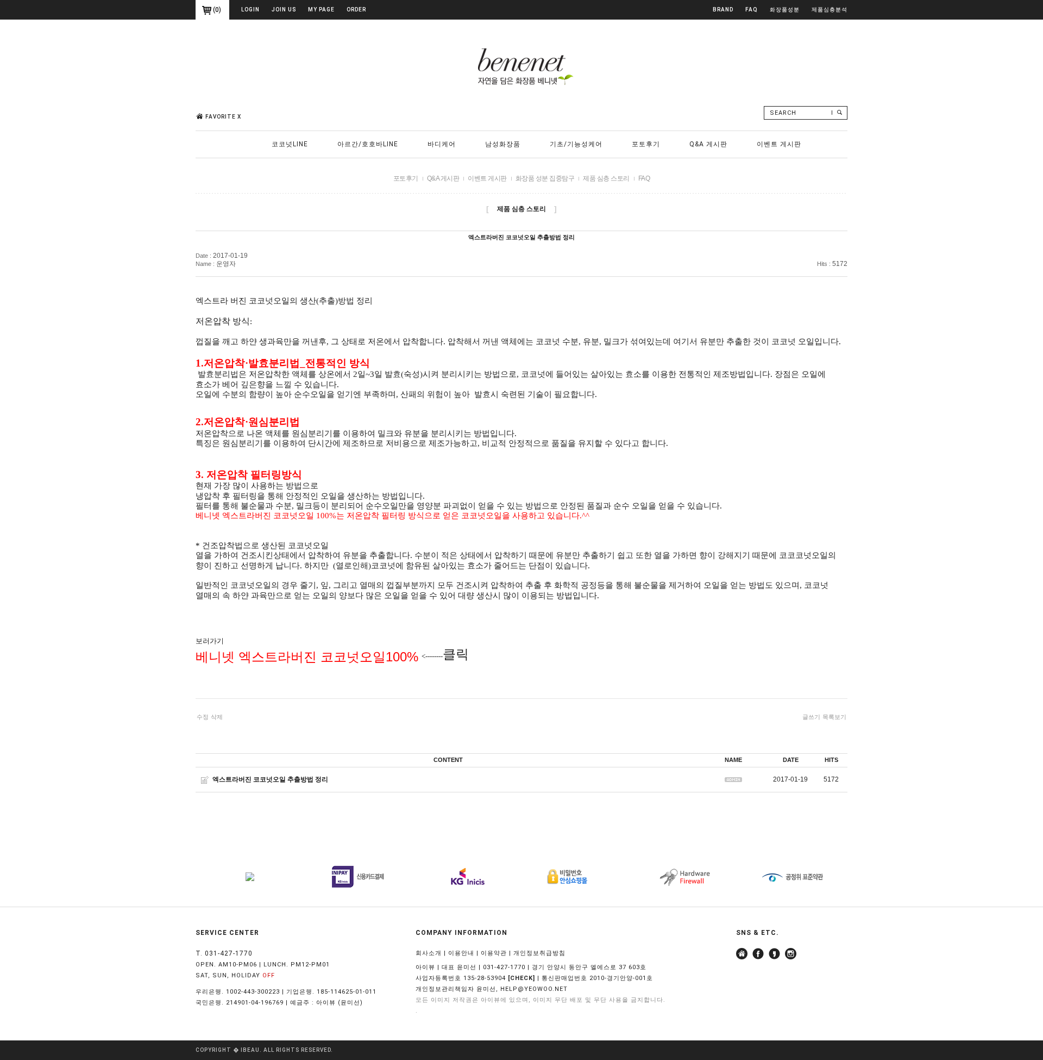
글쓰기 (811, 717)
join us (284, 10)
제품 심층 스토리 (606, 178)
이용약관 (494, 953)
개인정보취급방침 (539, 953)
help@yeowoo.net (534, 989)
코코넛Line (290, 144)
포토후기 (646, 144)
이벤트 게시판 (779, 144)
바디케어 (442, 144)
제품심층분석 (829, 10)
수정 (203, 717)
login (250, 10)
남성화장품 (502, 144)
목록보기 (834, 717)
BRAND (723, 10)
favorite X (223, 117)
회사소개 (429, 953)
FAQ (751, 10)
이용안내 (461, 953)
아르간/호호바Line (367, 144)
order (356, 10)
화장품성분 (785, 10)
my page (321, 10)
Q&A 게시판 (708, 144)
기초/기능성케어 (576, 144)
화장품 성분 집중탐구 (545, 178)
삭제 (217, 717)
